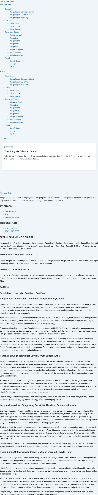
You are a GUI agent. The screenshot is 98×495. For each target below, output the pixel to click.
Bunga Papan (10, 9)
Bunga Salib (14, 47)
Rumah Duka (15, 26)
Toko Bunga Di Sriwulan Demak (20, 151)
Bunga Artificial (16, 35)
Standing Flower (16, 55)
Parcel (7, 58)
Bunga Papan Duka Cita (19, 15)
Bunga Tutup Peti (16, 49)
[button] (49, 71)
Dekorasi (8, 20)
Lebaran (13, 64)
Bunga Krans (15, 41)
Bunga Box (14, 38)
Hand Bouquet (15, 52)
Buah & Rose (15, 61)
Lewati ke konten (7, 1)
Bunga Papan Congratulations (22, 12)
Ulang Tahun (15, 29)
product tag (8, 147)
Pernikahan (14, 23)
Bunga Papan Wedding (19, 18)
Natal (12, 67)
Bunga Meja (14, 44)
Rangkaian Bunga (12, 32)
